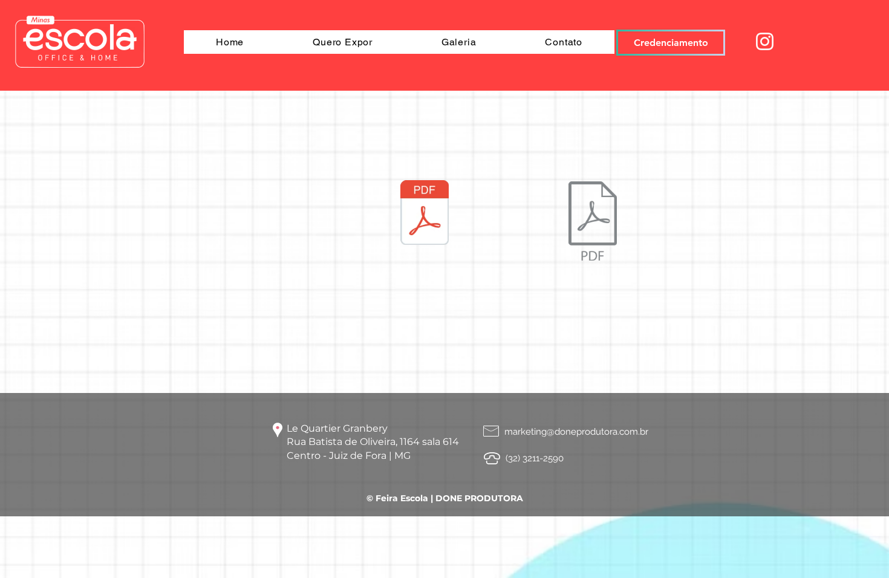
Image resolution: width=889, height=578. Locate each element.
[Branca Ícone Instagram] (765, 41)
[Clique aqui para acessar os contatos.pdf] (424, 214)
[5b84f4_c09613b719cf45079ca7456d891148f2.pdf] (592, 222)
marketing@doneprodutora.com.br (576, 431)
